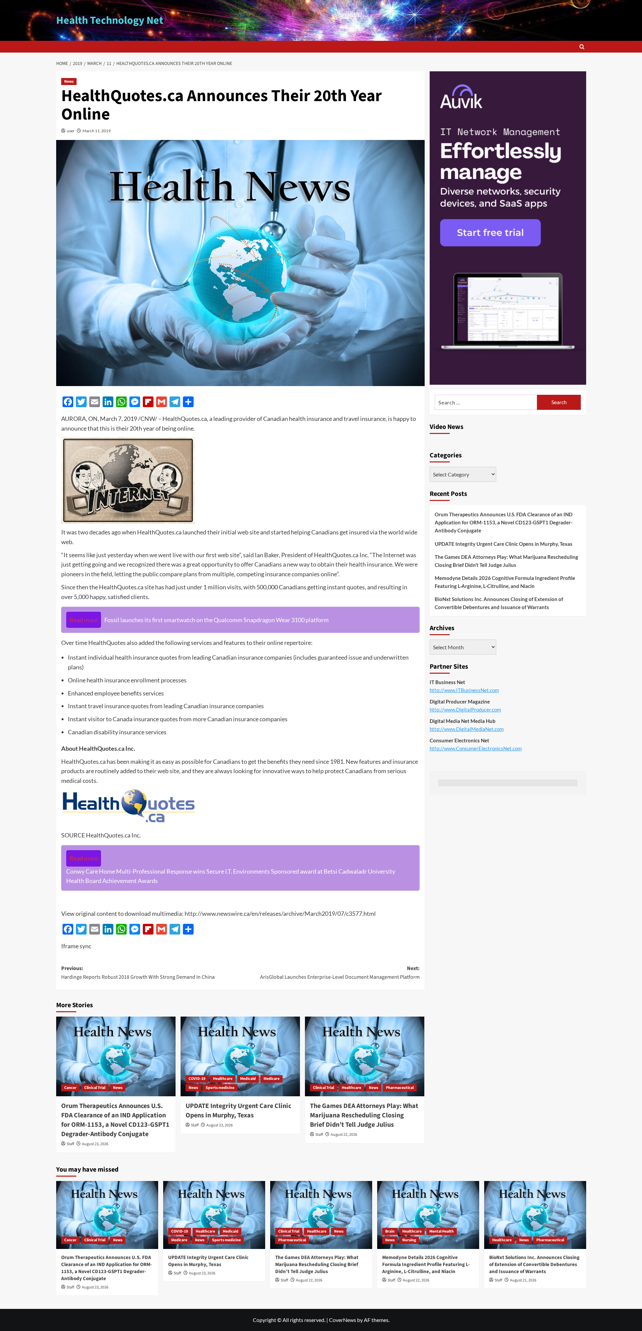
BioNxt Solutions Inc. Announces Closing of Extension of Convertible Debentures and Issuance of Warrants (499, 603)
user (71, 130)
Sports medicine (220, 1088)
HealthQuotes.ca (83, 761)
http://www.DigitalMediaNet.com (467, 729)
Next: (340, 973)
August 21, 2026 (523, 1280)
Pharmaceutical (400, 1088)
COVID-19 (197, 1079)
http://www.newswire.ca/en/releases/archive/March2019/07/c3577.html (280, 913)
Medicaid (248, 1079)
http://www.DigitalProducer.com (465, 710)
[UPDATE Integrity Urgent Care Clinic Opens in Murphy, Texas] (240, 1056)
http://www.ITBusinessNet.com (464, 690)
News (69, 81)
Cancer (70, 1088)
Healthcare (222, 1079)
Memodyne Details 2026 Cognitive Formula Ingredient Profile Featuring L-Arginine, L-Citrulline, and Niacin (505, 582)
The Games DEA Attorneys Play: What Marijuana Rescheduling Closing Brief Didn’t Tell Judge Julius (364, 1115)
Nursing (409, 1240)
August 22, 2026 (344, 1134)
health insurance (370, 564)
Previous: (138, 973)
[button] (582, 47)
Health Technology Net (109, 20)
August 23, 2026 (95, 1144)
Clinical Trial (94, 1088)
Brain (390, 1231)
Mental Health (441, 1231)
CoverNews (342, 1320)
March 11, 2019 (97, 130)
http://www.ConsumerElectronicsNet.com (476, 748)
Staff (70, 1144)
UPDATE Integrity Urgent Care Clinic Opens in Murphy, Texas (238, 1110)
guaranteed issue (340, 657)
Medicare (271, 1079)
